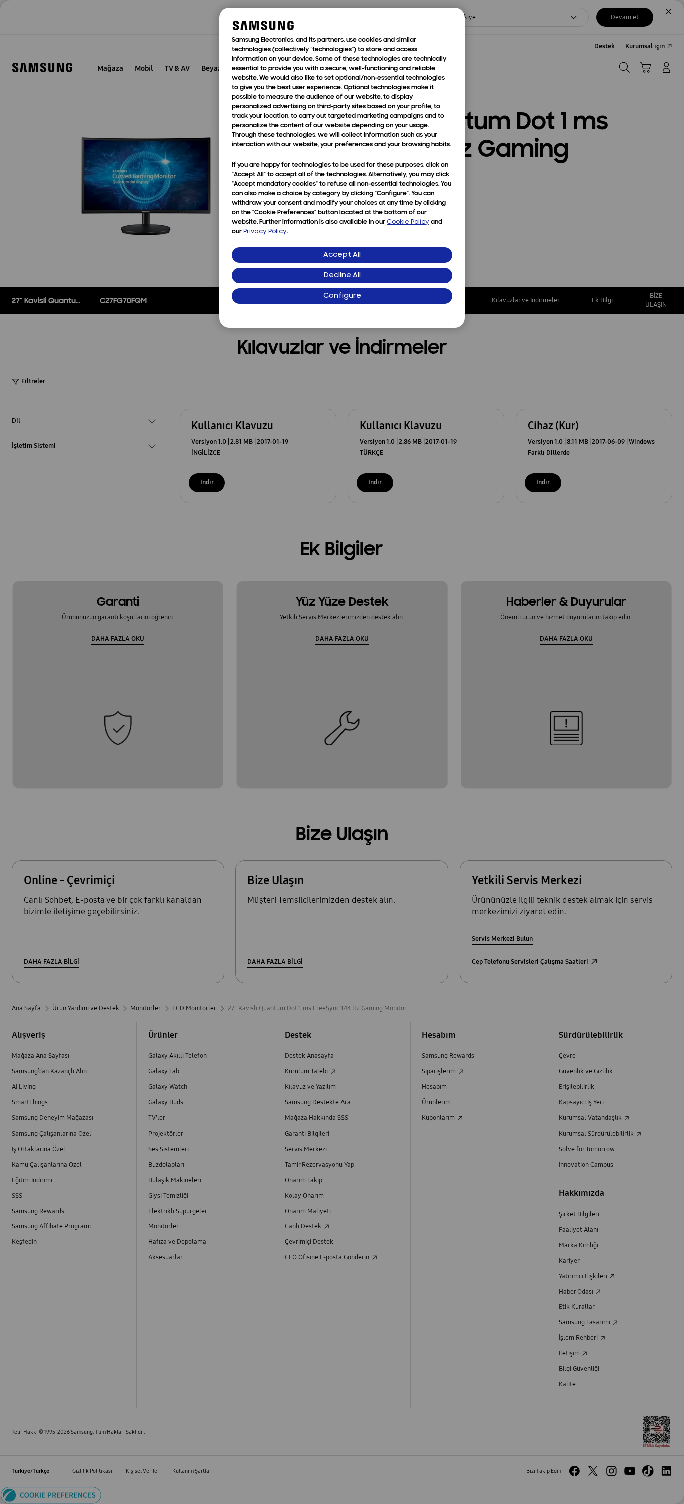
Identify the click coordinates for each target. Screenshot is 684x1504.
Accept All (342, 255)
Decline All (342, 275)
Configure (342, 296)
